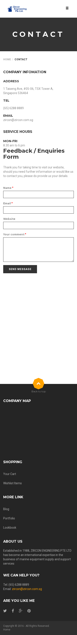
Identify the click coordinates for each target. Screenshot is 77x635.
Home (7, 59)
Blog (6, 509)
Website (9, 218)
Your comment (14, 234)
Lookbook (9, 527)
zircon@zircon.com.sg (27, 589)
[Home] (17, 9)
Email (8, 203)
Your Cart (9, 474)
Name (8, 187)
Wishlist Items (12, 483)
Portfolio (9, 518)
